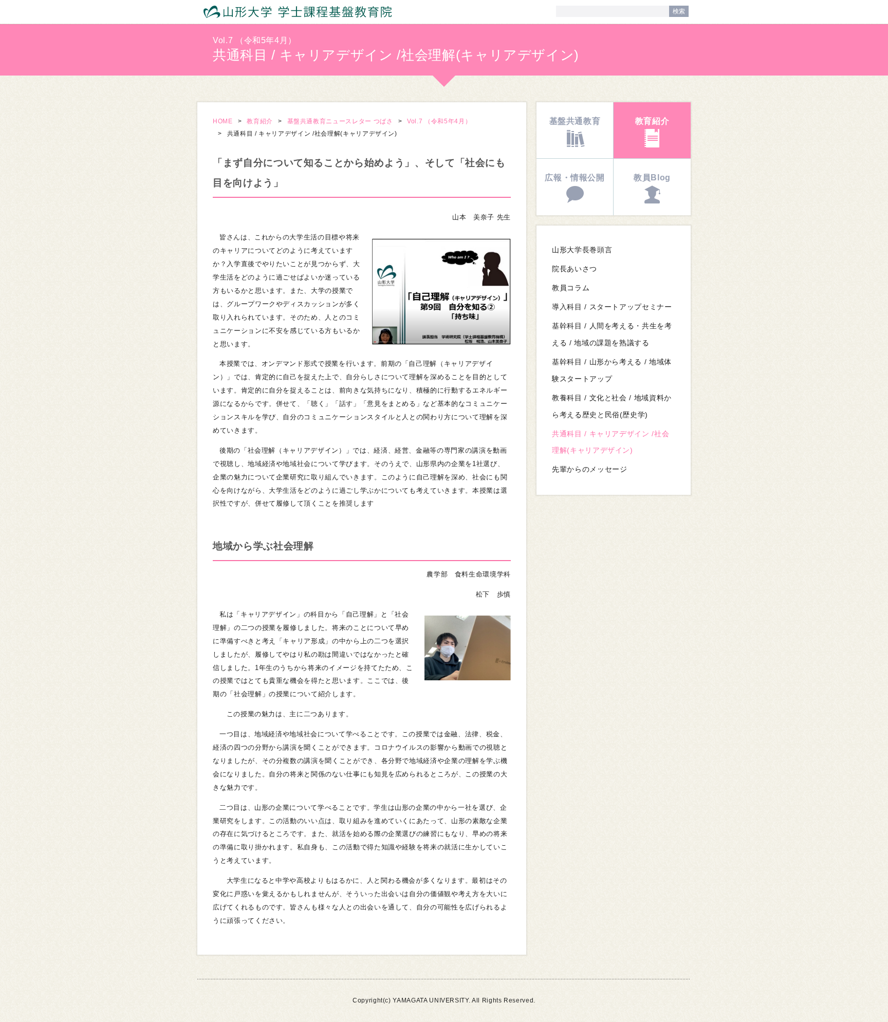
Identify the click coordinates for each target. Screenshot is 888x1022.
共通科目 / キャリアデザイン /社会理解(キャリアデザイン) (610, 442)
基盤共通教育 (575, 120)
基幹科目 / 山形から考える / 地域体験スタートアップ (612, 370)
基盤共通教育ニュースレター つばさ (340, 121)
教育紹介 (260, 121)
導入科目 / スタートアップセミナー (612, 307)
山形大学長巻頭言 (582, 250)
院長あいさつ (574, 269)
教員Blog (652, 177)
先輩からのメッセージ (589, 469)
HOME (223, 121)
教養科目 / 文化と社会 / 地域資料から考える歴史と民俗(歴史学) (612, 406)
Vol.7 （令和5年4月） (439, 121)
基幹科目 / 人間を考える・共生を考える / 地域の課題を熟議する (612, 334)
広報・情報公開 (575, 177)
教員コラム (570, 288)
